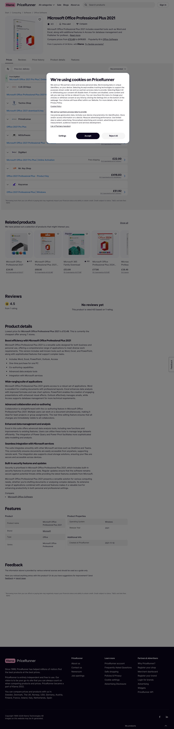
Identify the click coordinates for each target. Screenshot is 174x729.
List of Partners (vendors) (61, 126)
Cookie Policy (56, 106)
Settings (62, 136)
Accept (88, 136)
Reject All (113, 136)
